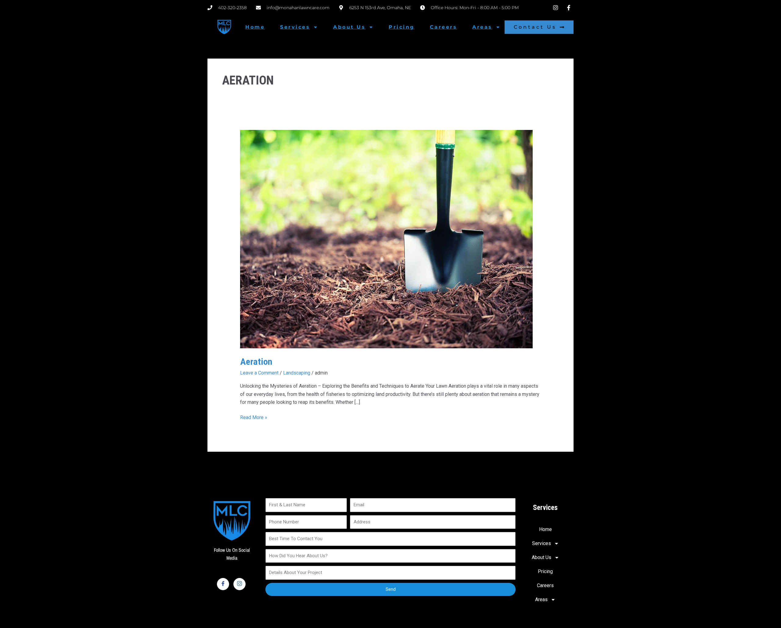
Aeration (256, 361)
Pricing (402, 27)
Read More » (253, 417)
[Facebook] (223, 584)
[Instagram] (239, 584)
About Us (349, 27)
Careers (443, 27)
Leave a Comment (259, 373)
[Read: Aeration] (386, 239)
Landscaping (296, 373)
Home (255, 27)
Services (295, 27)
